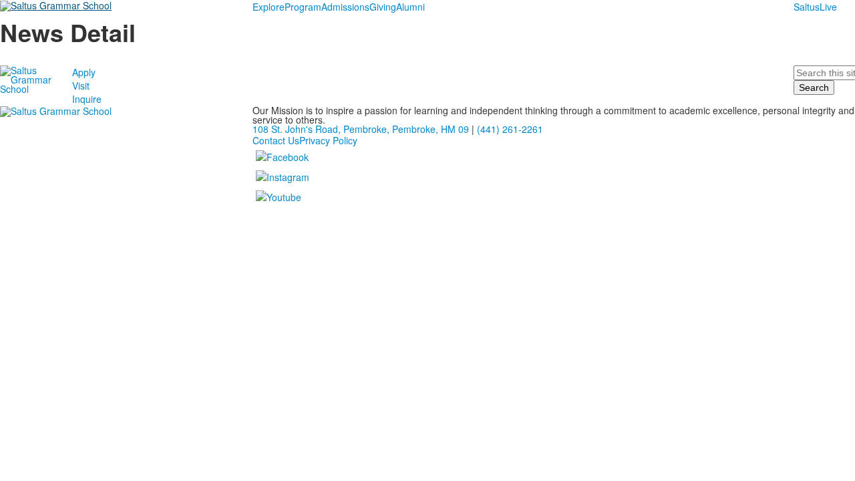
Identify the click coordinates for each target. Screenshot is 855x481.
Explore (268, 6)
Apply (84, 72)
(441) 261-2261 (510, 129)
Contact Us (275, 140)
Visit (81, 85)
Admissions (345, 6)
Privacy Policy (328, 140)
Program (303, 6)
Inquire (87, 99)
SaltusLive (815, 6)
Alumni (410, 6)
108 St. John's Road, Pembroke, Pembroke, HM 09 (360, 129)
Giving (382, 6)
